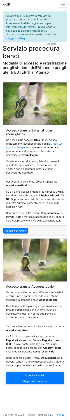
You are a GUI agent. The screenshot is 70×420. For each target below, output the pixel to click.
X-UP (6, 4)
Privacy (59, 414)
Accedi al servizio (35, 375)
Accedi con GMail (15, 230)
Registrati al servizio (35, 381)
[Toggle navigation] (63, 4)
